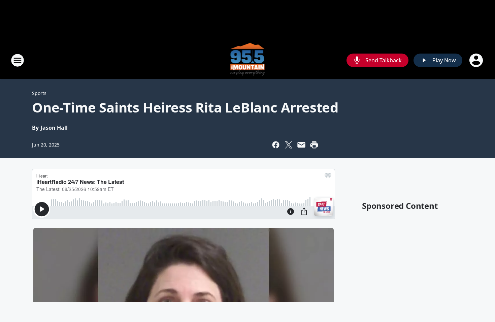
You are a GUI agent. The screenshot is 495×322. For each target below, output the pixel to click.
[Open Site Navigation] (17, 60)
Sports (39, 93)
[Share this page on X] (288, 145)
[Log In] (476, 60)
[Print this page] (314, 145)
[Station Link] (247, 60)
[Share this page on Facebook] (275, 145)
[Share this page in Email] (301, 145)
